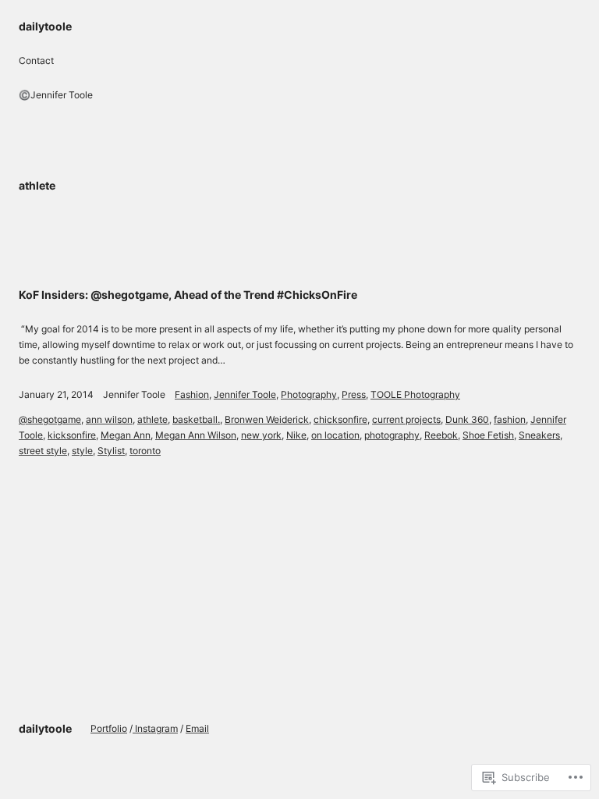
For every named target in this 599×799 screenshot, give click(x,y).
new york (261, 435)
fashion (510, 419)
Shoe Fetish (488, 435)
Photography (309, 394)
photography (392, 435)
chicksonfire (340, 419)
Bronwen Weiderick (267, 419)
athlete (152, 419)
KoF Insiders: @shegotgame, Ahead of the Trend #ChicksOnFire (188, 294)
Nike (296, 435)
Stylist (111, 450)
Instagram (155, 728)
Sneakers (539, 435)
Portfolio (108, 728)
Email (197, 728)
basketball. (196, 419)
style (82, 450)
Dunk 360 (467, 419)
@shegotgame (50, 419)
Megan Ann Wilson (195, 435)
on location (335, 435)
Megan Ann (126, 435)
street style (43, 450)
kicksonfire (72, 435)
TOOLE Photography (415, 394)
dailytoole (45, 26)
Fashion (192, 394)
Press (354, 394)
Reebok (441, 435)
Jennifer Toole (134, 394)
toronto (145, 450)
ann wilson (109, 419)
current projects (406, 419)
